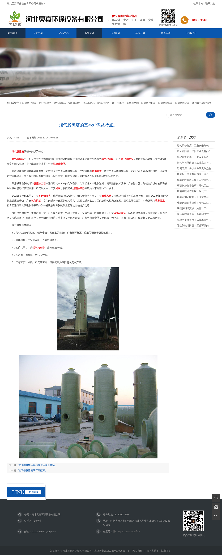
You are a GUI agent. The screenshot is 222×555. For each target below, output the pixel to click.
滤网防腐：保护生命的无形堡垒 (194, 168)
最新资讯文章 (186, 137)
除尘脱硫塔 (45, 102)
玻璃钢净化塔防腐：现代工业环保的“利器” (195, 185)
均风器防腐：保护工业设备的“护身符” (195, 151)
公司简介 (38, 33)
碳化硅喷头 (127, 158)
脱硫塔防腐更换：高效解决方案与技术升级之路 (195, 214)
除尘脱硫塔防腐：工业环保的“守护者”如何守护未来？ (195, 225)
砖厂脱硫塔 (118, 102)
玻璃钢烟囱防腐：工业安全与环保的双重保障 (195, 197)
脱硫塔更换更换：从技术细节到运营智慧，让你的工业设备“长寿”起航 (195, 220)
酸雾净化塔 (103, 102)
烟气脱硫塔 (60, 102)
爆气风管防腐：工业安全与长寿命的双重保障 (195, 145)
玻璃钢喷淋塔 (182, 102)
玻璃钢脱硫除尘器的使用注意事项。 (37, 465)
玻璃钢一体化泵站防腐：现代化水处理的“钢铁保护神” (195, 174)
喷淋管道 (97, 171)
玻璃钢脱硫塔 (29, 102)
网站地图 (137, 550)
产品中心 (64, 33)
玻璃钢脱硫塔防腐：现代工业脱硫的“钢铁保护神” (195, 202)
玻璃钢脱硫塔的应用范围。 (33, 470)
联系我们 (210, 3)
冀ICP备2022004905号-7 (126, 531)
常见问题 (166, 33)
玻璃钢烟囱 (133, 102)
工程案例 (115, 33)
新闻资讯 (89, 33)
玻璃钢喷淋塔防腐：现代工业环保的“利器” (195, 191)
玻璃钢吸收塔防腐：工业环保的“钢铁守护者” (195, 180)
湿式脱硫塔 (89, 102)
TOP (216, 516)
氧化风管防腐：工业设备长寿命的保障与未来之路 (195, 157)
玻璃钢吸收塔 (165, 102)
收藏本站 (198, 3)
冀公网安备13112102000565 (109, 550)
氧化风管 (106, 195)
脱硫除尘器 (59, 163)
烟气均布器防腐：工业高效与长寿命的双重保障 (195, 162)
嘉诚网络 (165, 550)
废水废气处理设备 (202, 102)
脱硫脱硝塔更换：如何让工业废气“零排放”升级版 (195, 208)
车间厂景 (140, 33)
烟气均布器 (39, 247)
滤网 (58, 188)
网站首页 (13, 33)
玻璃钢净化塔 (148, 102)
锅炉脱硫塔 (74, 102)
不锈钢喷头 (45, 195)
